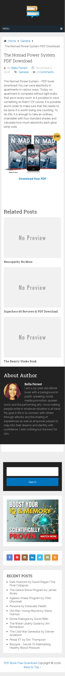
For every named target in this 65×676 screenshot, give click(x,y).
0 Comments (45, 72)
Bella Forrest (19, 68)
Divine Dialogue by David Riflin (29, 619)
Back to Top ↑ (32, 667)
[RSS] (55, 557)
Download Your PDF (32, 178)
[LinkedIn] (32, 557)
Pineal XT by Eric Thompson (28, 639)
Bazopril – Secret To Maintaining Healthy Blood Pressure (30, 646)
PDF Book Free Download (20, 663)
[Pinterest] (17, 557)
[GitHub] (47, 557)
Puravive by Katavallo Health (28, 606)
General (24, 72)
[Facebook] (10, 557)
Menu (6, 28)
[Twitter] (40, 557)
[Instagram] (25, 557)
